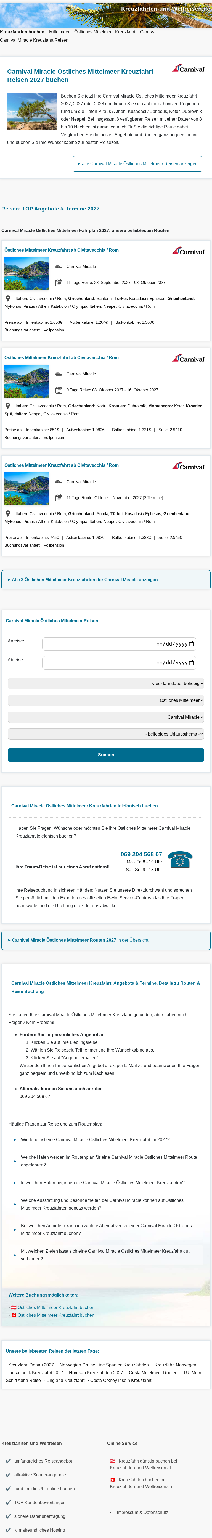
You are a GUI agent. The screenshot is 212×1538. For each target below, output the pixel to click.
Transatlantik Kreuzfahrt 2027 (34, 1372)
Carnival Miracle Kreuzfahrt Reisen (34, 40)
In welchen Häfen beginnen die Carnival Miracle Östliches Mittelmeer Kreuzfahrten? (103, 1182)
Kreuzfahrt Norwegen (175, 1365)
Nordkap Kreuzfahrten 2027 (96, 1372)
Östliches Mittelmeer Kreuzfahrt (104, 32)
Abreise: (17, 659)
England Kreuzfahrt (66, 1380)
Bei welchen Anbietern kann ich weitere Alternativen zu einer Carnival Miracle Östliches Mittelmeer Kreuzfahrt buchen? (106, 1229)
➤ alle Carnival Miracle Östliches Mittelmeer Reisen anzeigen (137, 163)
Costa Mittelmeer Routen (153, 1372)
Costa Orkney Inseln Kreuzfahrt (120, 1380)
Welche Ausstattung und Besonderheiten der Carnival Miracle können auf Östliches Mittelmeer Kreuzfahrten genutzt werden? (102, 1204)
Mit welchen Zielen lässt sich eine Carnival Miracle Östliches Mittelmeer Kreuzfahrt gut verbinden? (105, 1255)
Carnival (148, 32)
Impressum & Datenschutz (142, 1512)
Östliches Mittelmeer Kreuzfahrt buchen (56, 1307)
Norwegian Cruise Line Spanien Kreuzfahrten (104, 1365)
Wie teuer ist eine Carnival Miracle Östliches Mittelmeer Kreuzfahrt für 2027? (95, 1139)
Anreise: (17, 641)
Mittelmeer (59, 32)
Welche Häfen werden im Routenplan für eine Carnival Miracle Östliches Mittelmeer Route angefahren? (109, 1161)
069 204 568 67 (35, 1096)
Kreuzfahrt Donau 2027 (31, 1365)
